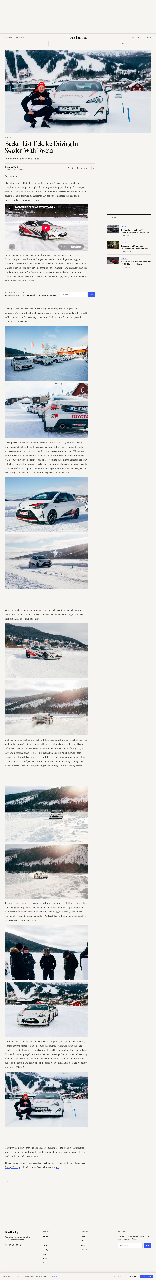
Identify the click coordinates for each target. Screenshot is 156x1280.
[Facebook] (10, 1245)
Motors (65, 44)
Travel (43, 44)
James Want (12, 167)
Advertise (84, 1241)
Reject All (132, 1276)
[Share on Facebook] (78, 168)
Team (82, 1245)
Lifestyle (54, 44)
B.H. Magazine (143, 44)
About (82, 1236)
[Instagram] (6, 1245)
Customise (118, 1276)
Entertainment (31, 44)
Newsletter (129, 44)
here (57, 1167)
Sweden (8, 1181)
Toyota (16, 1181)
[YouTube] (17, 1245)
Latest (9, 44)
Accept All (146, 1276)
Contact (83, 1250)
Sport (82, 44)
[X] (13, 1245)
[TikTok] (21, 1245)
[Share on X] (73, 168)
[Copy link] (68, 168)
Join (91, 294)
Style (74, 44)
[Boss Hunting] (78, 37)
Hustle (18, 44)
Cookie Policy (54, 1276)
